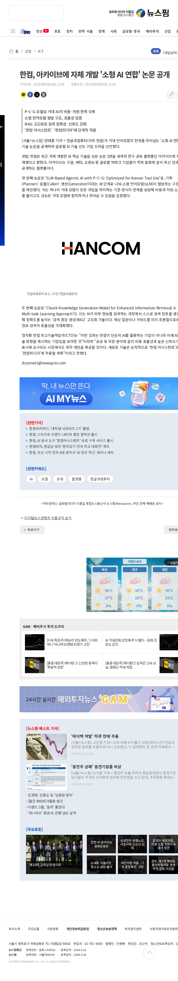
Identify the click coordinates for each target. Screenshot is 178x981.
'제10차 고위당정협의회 (45, 865)
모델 (44, 478)
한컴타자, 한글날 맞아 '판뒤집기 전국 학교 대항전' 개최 (69, 446)
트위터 (37, 94)
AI (31, 478)
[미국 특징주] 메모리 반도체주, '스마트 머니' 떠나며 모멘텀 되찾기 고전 (72, 642)
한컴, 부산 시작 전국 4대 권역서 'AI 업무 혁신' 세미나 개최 (71, 452)
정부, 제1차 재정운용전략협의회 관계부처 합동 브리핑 (163, 865)
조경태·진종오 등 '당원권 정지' (50, 795)
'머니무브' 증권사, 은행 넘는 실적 (52, 812)
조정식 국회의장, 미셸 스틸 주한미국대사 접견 (163, 844)
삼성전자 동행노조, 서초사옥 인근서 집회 (132, 844)
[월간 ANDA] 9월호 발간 (45, 800)
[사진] (46, 746)
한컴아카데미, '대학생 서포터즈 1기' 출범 (59, 428)
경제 (101, 31)
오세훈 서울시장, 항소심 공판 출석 (101, 864)
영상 (39, 31)
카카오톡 (23, 94)
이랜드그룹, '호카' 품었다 (46, 807)
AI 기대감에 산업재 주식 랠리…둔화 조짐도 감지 (131, 642)
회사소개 (14, 928)
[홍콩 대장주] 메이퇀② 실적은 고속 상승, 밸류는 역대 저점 (130, 665)
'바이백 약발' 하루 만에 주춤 (95, 736)
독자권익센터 (133, 928)
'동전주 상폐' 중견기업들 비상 (96, 766)
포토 (57, 31)
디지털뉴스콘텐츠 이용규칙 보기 (48, 517)
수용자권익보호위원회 (164, 928)
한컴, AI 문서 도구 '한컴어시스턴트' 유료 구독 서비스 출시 (71, 440)
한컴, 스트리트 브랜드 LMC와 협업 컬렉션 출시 (63, 434)
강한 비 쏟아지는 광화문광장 (101, 844)
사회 (113, 31)
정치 (69, 31)
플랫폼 (77, 478)
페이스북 (30, 94)
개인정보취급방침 (77, 928)
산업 (167, 31)
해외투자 (152, 31)
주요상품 (33, 928)
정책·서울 (85, 31)
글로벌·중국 (131, 31)
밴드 (43, 94)
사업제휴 (52, 928)
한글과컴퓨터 (100, 478)
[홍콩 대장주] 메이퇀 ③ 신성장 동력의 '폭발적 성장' (72, 665)
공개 (60, 478)
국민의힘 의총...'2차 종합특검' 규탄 (132, 864)
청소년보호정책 (107, 928)
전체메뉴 (13, 31)
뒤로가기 (33, 529)
